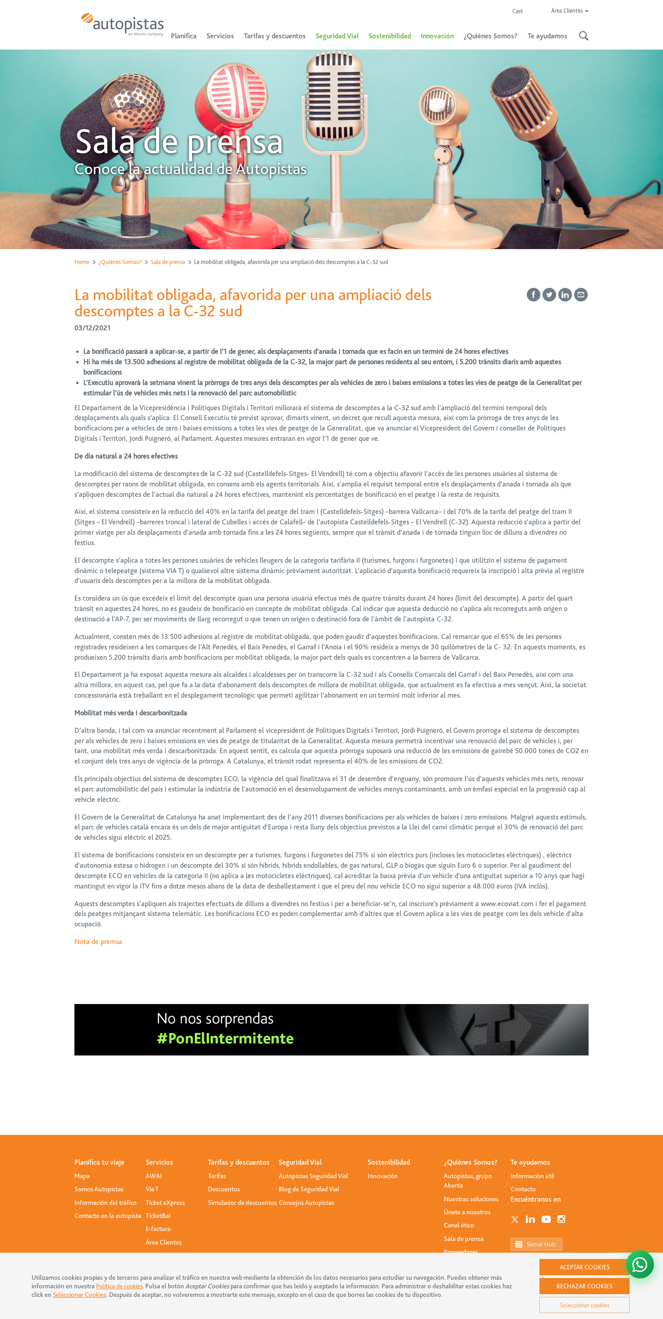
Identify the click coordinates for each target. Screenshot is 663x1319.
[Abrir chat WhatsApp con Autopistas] (640, 1264)
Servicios (159, 1162)
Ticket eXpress (165, 1203)
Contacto (523, 1189)
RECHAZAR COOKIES (584, 1286)
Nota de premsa (98, 942)
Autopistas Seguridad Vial (313, 1176)
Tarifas (217, 1176)
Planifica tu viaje (99, 1162)
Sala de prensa (168, 262)
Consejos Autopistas (306, 1203)
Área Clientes (164, 1242)
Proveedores (461, 1252)
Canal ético (459, 1225)
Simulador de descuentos (242, 1203)
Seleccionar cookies (584, 1305)
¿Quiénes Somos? (120, 262)
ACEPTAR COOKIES (585, 1267)
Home (81, 262)
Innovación (437, 36)
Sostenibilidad (389, 36)
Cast (517, 11)
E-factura (158, 1229)
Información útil (532, 1176)
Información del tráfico (105, 1203)
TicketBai (158, 1216)
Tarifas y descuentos (239, 1162)
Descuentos (224, 1189)
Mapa (82, 1176)
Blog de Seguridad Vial (309, 1189)
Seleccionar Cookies (79, 1295)
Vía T (152, 1189)
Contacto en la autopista (107, 1216)
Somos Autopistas (99, 1189)
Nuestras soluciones (471, 1199)
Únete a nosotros (467, 1212)
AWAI (154, 1176)
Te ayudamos (530, 1162)
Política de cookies (119, 1286)
